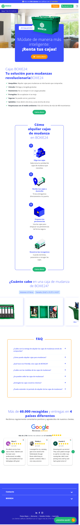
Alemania (34, 516)
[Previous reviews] (3, 451)
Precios (55, 6)
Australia (55, 516)
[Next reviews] (73, 451)
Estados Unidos (45, 516)
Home (3, 11)
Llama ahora (41, 57)
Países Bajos (24, 516)
